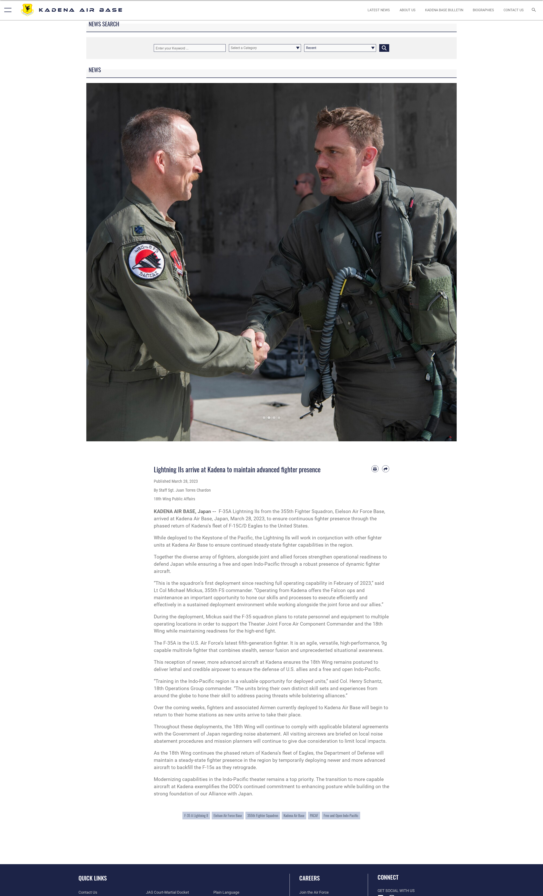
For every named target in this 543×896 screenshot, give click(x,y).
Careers (309, 878)
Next (438, 262)
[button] (7, 10)
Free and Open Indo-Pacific (341, 815)
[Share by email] (385, 469)
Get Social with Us (396, 890)
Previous (104, 262)
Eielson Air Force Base (228, 815)
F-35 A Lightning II (196, 815)
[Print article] (375, 469)
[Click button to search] (384, 48)
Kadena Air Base (294, 815)
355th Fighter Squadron (262, 815)
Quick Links (92, 878)
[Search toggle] (534, 10)
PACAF (314, 815)
